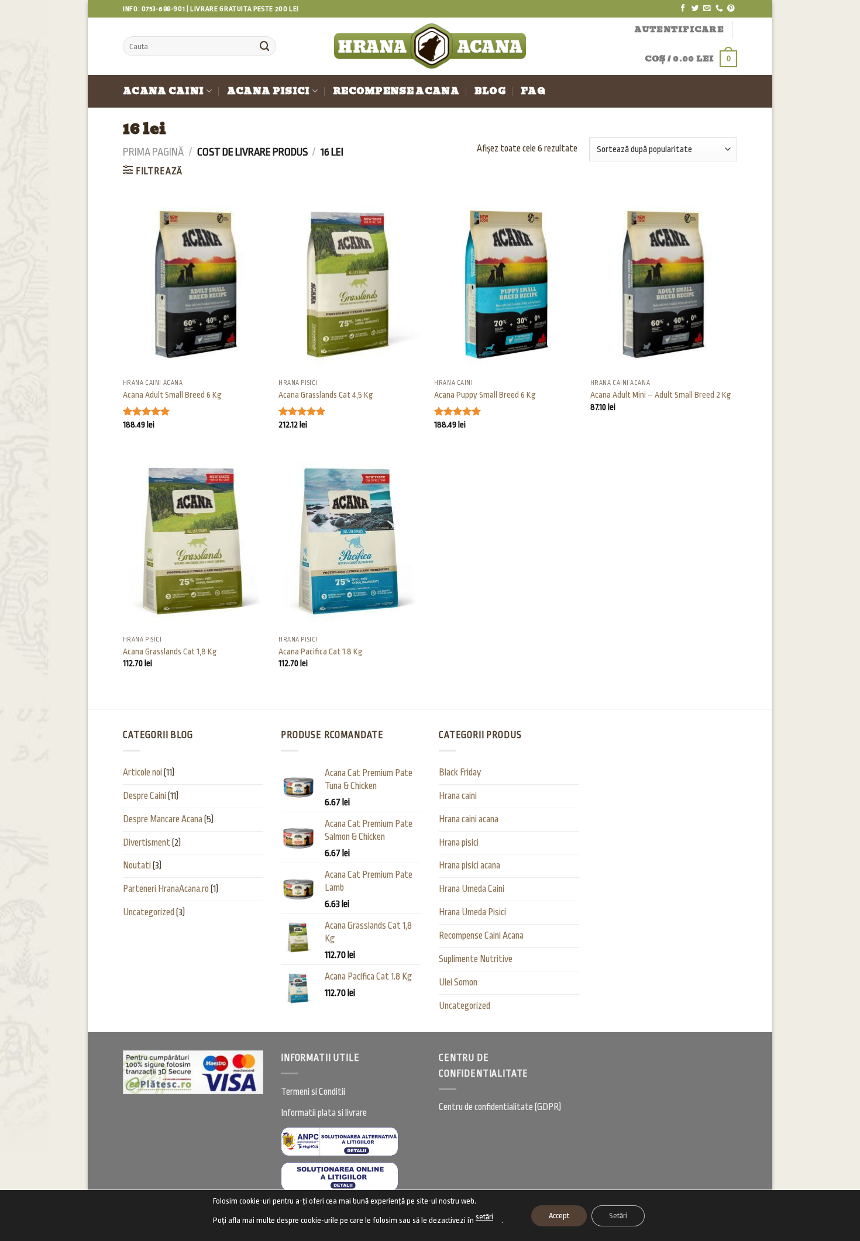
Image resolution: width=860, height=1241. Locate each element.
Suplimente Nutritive (475, 959)
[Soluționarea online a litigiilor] (339, 1176)
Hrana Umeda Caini (471, 889)
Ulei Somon (458, 982)
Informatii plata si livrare (324, 1113)
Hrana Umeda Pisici (472, 912)
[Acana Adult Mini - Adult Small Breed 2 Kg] (662, 285)
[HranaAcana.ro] (430, 46)
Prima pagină (153, 152)
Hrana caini (458, 796)
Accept (559, 1215)
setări (484, 1216)
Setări (618, 1215)
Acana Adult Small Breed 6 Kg (172, 394)
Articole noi (142, 772)
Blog (489, 91)
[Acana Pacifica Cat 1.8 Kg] (350, 541)
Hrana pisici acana (469, 865)
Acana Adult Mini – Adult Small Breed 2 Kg (660, 394)
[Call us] (719, 9)
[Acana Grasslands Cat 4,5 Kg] (350, 285)
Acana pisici (268, 91)
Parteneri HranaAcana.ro (166, 889)
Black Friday (460, 772)
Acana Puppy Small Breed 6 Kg (485, 394)
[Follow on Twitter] (695, 9)
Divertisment (146, 842)
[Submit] (264, 46)
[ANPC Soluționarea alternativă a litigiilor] (339, 1141)
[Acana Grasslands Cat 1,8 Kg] (195, 541)
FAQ (533, 91)
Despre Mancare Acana (162, 819)
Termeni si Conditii (313, 1092)
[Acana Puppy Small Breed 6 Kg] (506, 285)
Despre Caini (144, 796)
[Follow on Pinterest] (731, 9)
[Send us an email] (707, 9)
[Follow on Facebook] (683, 9)
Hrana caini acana (468, 819)
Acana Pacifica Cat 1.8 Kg (320, 651)
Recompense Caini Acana (481, 935)
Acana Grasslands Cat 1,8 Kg (170, 651)
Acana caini (163, 91)
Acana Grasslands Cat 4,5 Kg (325, 394)
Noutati (137, 865)
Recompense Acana (396, 91)
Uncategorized (148, 912)
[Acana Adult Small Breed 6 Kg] (195, 285)
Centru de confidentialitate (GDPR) (500, 1107)
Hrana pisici (459, 842)
